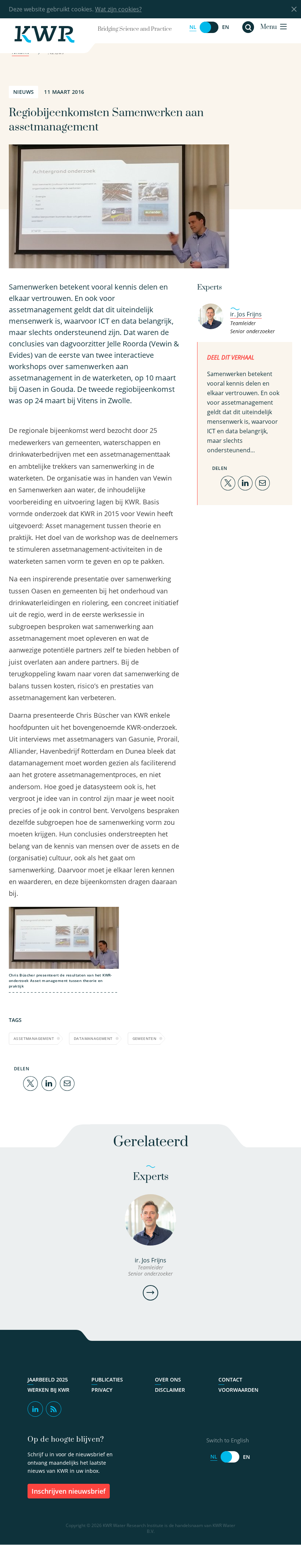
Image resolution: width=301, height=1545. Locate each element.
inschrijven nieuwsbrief (69, 1491)
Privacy (101, 1390)
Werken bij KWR (48, 1390)
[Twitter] (30, 1083)
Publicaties (107, 1379)
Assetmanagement (34, 1038)
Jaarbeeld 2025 (48, 1379)
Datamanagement (93, 1038)
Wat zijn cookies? (118, 9)
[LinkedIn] (48, 1083)
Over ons (168, 1379)
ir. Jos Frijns (246, 314)
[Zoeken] (248, 27)
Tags (15, 1019)
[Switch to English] (209, 27)
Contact (230, 1379)
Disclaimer (170, 1390)
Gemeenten (145, 1038)
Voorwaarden (238, 1390)
